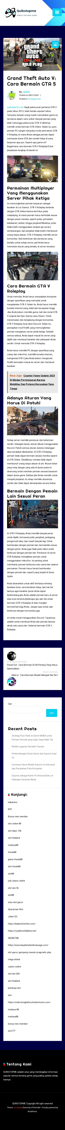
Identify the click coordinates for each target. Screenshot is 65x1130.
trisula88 (12, 852)
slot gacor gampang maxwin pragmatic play (29, 952)
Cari (10, 704)
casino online (14, 966)
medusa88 (13, 845)
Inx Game (18, 1108)
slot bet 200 (14, 974)
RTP (10, 809)
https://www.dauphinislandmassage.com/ (28, 945)
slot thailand (14, 838)
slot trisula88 (14, 866)
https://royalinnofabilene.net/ (22, 931)
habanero (12, 802)
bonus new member (18, 1024)
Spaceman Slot (15, 909)
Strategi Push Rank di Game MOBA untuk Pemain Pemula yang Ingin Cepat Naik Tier (32, 738)
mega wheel (14, 959)
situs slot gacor (15, 902)
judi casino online (16, 881)
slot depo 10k (14, 831)
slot (10, 995)
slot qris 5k (13, 888)
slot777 (11, 1031)
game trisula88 (15, 859)
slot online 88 (14, 823)
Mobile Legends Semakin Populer (28, 746)
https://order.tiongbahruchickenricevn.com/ (29, 1002)
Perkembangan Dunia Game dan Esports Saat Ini (34, 755)
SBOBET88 (13, 938)
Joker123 (12, 916)
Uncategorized (34, 99)
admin (26, 92)
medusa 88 (13, 1009)
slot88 (11, 873)
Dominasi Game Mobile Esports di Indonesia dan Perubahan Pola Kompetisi (33, 766)
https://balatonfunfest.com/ (22, 924)
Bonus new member (18, 816)
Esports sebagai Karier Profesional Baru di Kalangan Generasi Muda (32, 777)
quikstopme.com (15, 107)
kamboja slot (14, 988)
